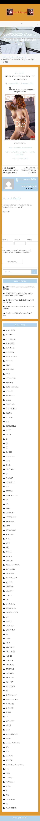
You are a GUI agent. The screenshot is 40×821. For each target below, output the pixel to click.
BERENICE (9, 383)
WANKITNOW (10, 799)
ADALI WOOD (10, 330)
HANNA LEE (10, 513)
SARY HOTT (10, 721)
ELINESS (9, 452)
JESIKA (8, 539)
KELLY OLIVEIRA (11, 578)
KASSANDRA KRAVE (13, 565)
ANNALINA (9, 370)
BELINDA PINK (11, 378)
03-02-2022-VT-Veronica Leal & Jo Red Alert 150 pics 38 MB (10, 170)
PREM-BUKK (10, 678)
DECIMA (9, 413)
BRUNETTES (10, 396)
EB (7, 443)
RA (7, 691)
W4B (7, 795)
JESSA (8, 543)
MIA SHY (9, 621)
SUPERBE (9, 760)
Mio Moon (9, 626)
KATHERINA (10, 574)
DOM (8, 422)
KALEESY (9, 556)
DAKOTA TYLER (11, 409)
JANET (8, 526)
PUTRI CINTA (10, 686)
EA (7, 439)
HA (7, 504)
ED (7, 448)
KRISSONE (9, 587)
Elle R (8, 461)
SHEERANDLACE (11, 734)
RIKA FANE (9, 708)
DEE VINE (9, 417)
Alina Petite (10, 348)
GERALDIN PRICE (12, 495)
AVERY (8, 374)
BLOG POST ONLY (12, 387)
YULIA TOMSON (11, 808)
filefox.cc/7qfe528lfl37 (20, 159)
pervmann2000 (13, 83)
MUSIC (8, 639)
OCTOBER (9, 660)
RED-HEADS (19, 73)
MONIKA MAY (10, 630)
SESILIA (8, 725)
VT (7, 791)
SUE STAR (9, 756)
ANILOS (8, 365)
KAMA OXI (9, 561)
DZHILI (8, 435)
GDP (7, 487)
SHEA (8, 730)
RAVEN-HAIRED (11, 695)
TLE (7, 769)
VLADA (8, 786)
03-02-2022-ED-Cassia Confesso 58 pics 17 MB (29, 170)
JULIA (7, 547)
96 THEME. (23, 818)
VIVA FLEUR (10, 782)
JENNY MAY (10, 534)
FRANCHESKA (10, 482)
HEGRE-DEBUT (11, 517)
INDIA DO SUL (11, 521)
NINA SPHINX (10, 652)
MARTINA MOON (12, 613)
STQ (7, 751)
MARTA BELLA (11, 608)
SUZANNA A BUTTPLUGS (14, 765)
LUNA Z (8, 595)
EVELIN (8, 465)
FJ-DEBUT (9, 478)
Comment (6, 212)
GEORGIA (9, 491)
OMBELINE (10, 665)
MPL (7, 634)
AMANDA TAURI (11, 357)
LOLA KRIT (9, 591)
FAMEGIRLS (10, 469)
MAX (7, 617)
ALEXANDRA (10, 335)
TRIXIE (8, 773)
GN (7, 500)
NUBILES (9, 656)
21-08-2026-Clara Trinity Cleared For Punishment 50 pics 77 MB (18, 294)
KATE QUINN (10, 569)
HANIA (8, 508)
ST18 (7, 747)
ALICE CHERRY (11, 339)
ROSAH (8, 712)
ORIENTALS (10, 669)
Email (17, 240)
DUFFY (8, 430)
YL (6, 804)
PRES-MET (9, 682)
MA (7, 600)
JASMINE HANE (11, 530)
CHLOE (8, 400)
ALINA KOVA (10, 343)
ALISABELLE (10, 352)
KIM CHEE (9, 582)
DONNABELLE (11, 426)
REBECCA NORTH (12, 699)
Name (4, 240)
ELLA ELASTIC (10, 456)
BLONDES (9, 391)
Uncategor (10, 778)
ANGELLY (9, 361)
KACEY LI (9, 552)
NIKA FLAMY (10, 647)
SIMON (8, 738)
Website (30, 240)
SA (7, 717)
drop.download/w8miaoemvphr (20, 148)
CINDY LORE (10, 404)
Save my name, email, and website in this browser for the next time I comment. (17, 251)
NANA (8, 643)
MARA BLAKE (10, 604)
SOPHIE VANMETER (13, 743)
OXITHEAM (9, 673)
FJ (6, 474)
